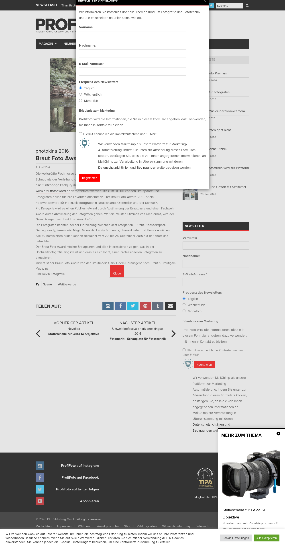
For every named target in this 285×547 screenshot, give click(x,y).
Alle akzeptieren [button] (266, 538)
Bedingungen (146, 167)
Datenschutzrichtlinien (113, 167)
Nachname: (87, 45)
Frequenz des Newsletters (98, 82)
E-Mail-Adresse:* (91, 63)
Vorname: (86, 27)
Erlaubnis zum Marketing (97, 110)
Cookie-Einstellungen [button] (235, 538)
